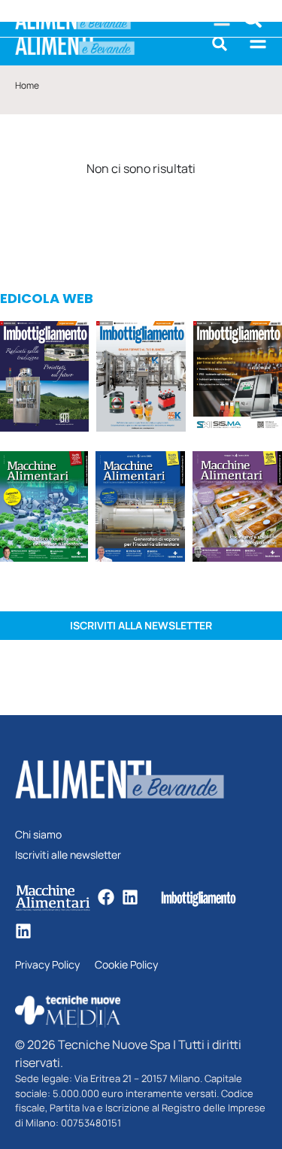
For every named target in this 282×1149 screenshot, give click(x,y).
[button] (219, 43)
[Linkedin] (130, 897)
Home (27, 85)
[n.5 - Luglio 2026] (140, 378)
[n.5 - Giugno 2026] (140, 508)
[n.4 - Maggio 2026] (237, 378)
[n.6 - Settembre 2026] (44, 378)
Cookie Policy (126, 965)
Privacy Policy (47, 965)
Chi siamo (38, 835)
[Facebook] (106, 897)
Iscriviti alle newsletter (68, 855)
